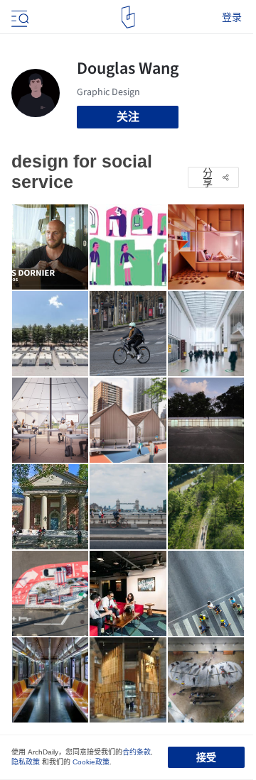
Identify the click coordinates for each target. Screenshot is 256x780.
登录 (232, 17)
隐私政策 (25, 762)
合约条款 (136, 752)
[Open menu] (18, 17)
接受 (206, 757)
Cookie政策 (91, 762)
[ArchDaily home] (128, 17)
